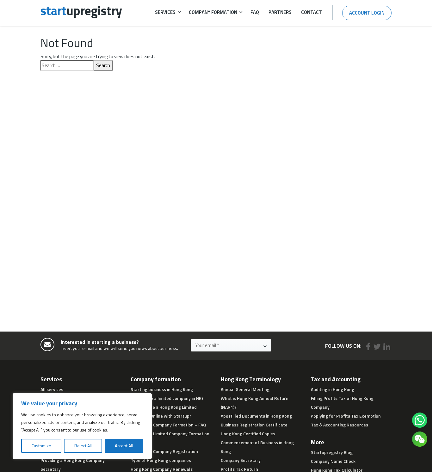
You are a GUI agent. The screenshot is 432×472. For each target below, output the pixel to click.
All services (51, 389)
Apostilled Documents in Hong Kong (256, 416)
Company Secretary (241, 460)
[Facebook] (368, 347)
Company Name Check (333, 461)
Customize (41, 445)
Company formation (213, 12)
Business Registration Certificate (254, 424)
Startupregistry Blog (332, 452)
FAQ (254, 12)
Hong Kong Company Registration (164, 451)
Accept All (124, 445)
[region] (82, 426)
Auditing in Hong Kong (332, 389)
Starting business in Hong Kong (162, 389)
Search (103, 65)
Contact (311, 12)
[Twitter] (377, 347)
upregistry (81, 10)
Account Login (367, 12)
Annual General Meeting (245, 389)
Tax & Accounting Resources (339, 424)
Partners (280, 12)
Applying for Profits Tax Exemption (346, 416)
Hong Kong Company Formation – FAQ (168, 424)
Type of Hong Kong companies (161, 460)
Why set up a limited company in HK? (167, 398)
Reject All (83, 445)
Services (165, 12)
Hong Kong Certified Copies (248, 433)
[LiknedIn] (386, 347)
